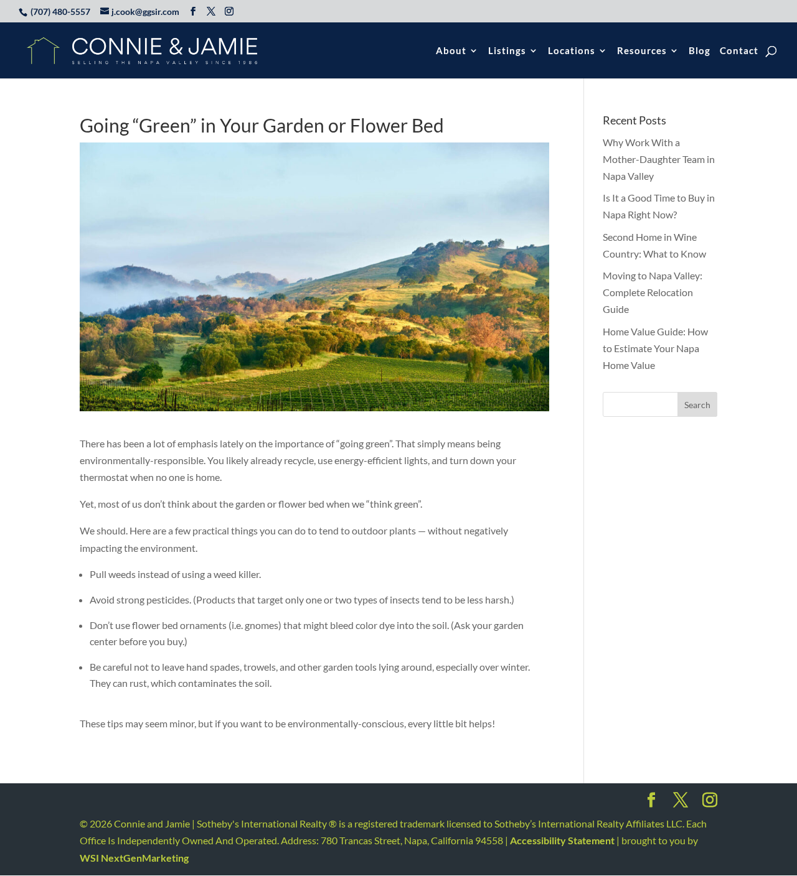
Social (651, 804)
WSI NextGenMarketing (134, 858)
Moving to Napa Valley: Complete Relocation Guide (652, 292)
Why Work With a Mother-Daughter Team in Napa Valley (659, 159)
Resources (642, 51)
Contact (739, 51)
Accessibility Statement (562, 840)
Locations (571, 51)
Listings (507, 51)
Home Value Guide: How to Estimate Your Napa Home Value (655, 348)
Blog (699, 51)
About (451, 51)
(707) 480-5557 (60, 11)
